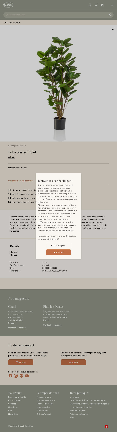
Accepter (58, 252)
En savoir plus (58, 245)
